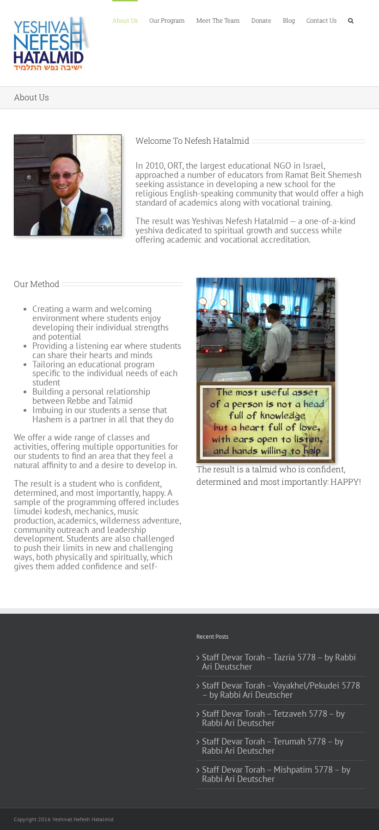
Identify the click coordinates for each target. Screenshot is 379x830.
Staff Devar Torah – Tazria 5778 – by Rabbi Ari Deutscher (279, 662)
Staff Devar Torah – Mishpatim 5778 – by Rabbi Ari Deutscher (276, 774)
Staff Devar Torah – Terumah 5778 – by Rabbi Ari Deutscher (272, 746)
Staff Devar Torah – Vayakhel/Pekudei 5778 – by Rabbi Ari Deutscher (281, 690)
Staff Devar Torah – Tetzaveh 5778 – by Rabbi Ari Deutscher (273, 718)
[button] (351, 20)
